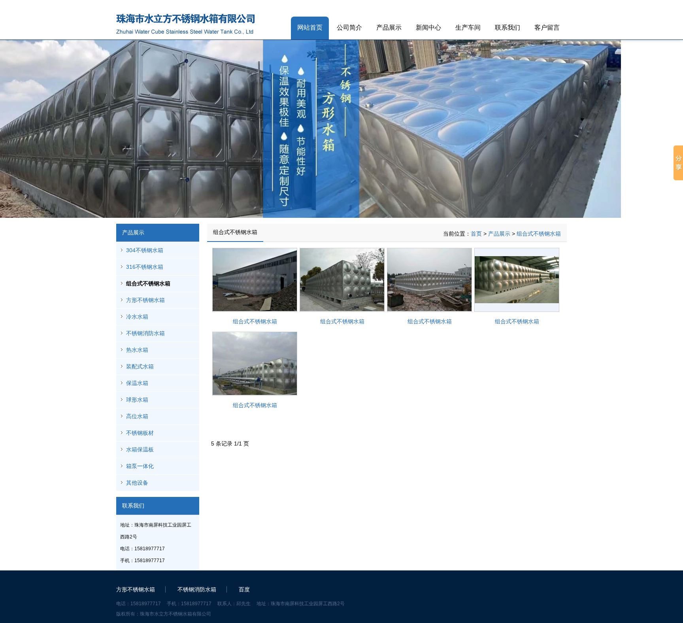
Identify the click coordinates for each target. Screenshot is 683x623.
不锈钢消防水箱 (145, 333)
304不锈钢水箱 (144, 250)
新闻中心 (428, 27)
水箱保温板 (140, 449)
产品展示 (389, 27)
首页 (476, 233)
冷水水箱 (137, 316)
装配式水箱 (140, 366)
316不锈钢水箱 (144, 267)
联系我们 (507, 27)
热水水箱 (137, 350)
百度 (244, 589)
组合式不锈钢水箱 (148, 283)
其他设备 (137, 483)
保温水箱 (137, 383)
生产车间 (468, 27)
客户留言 (547, 27)
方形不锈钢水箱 (145, 300)
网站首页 (310, 27)
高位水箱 (137, 416)
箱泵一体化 (140, 466)
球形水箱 (137, 399)
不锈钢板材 (140, 433)
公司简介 (349, 27)
